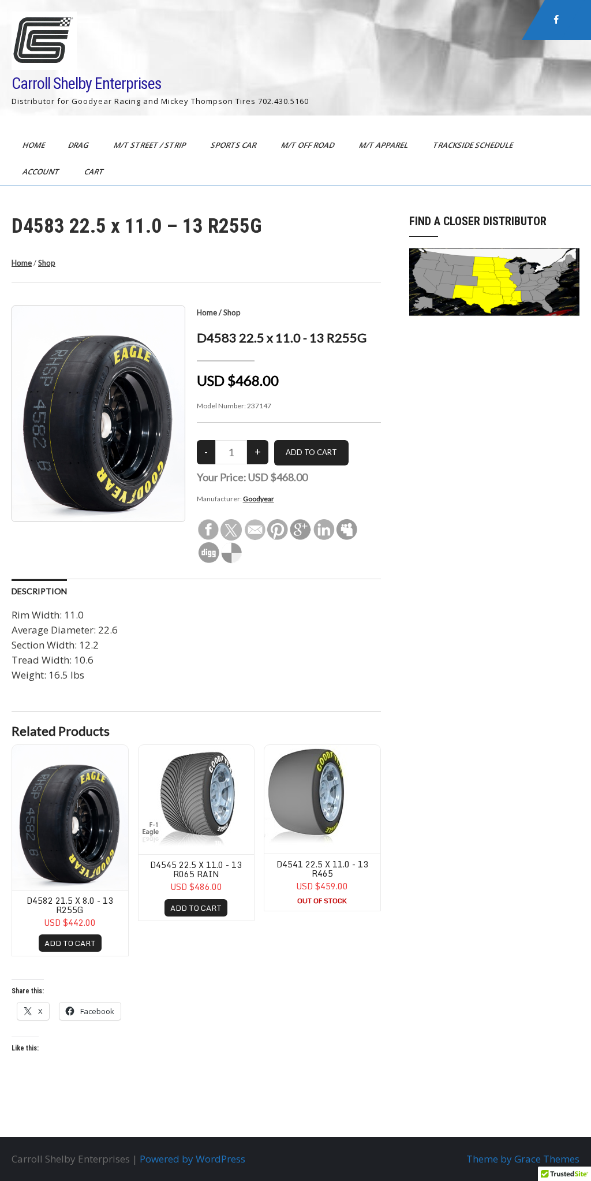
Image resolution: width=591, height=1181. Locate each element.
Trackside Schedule (474, 145)
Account (41, 171)
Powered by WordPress (192, 1158)
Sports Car (234, 145)
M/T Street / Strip (151, 145)
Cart (95, 171)
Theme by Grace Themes (522, 1158)
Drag (79, 145)
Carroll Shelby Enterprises (87, 83)
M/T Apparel (384, 145)
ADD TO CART (70, 943)
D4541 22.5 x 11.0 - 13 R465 (322, 869)
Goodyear (258, 498)
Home (34, 145)
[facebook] (556, 19)
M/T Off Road (308, 145)
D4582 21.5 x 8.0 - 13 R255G (70, 905)
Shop (46, 262)
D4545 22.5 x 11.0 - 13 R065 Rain (196, 869)
